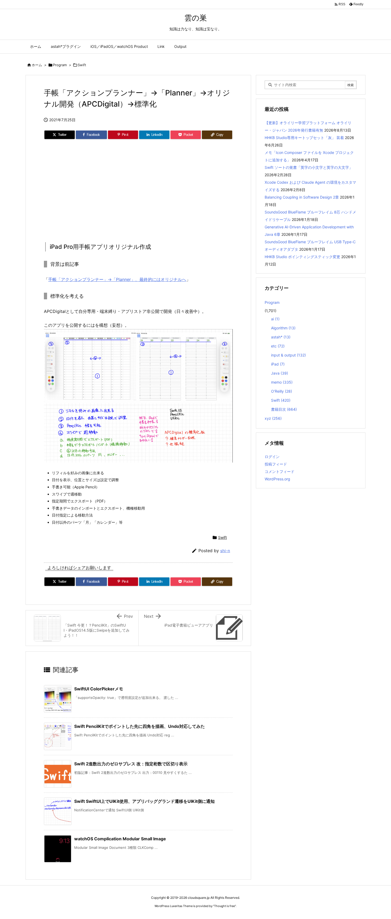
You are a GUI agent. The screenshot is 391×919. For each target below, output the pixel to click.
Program (60, 65)
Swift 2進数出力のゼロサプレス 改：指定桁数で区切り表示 (131, 763)
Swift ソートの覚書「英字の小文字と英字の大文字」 (309, 167)
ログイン (272, 456)
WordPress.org (277, 479)
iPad (278, 364)
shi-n (225, 550)
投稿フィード (276, 464)
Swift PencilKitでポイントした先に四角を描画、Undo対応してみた (139, 726)
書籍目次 (284, 409)
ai (275, 319)
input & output (288, 355)
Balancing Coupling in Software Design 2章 (302, 197)
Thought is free (224, 906)
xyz (273, 418)
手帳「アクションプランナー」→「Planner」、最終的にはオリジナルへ (117, 279)
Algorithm (283, 328)
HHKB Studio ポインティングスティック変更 (302, 256)
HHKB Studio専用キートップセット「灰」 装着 (304, 137)
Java (279, 373)
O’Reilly (281, 391)
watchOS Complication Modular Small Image (120, 838)
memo (282, 382)
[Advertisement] (138, 189)
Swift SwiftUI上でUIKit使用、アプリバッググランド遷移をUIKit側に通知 (144, 801)
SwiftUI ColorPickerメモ (98, 688)
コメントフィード (279, 471)
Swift (82, 65)
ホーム (37, 65)
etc (278, 346)
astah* (280, 337)
